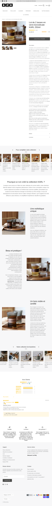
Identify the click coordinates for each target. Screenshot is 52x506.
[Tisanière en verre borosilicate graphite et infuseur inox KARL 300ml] (7, 158)
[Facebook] (2, 1)
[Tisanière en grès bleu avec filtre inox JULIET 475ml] (14, 356)
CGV (4, 453)
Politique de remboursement (9, 459)
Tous (26, 348)
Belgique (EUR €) (7, 494)
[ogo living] (7, 5)
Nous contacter (30, 469)
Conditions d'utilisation (7, 457)
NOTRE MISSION (45, 10)
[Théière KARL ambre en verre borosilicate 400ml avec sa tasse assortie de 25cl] (45, 158)
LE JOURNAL (26, 14)
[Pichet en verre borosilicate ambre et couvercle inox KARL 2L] (26, 158)
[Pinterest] (6, 1)
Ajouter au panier (39, 38)
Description (31, 45)
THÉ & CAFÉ (13, 10)
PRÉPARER (28, 10)
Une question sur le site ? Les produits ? (36, 477)
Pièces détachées (6, 450)
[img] (6, 400)
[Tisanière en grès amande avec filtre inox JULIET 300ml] (38, 356)
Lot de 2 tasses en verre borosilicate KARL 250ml (14, 19)
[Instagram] (4, 1)
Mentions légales (6, 455)
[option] (14, 33)
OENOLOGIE (36, 10)
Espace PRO (5, 461)
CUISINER (20, 10)
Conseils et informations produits (34, 475)
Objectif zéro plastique (7, 451)
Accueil (3, 19)
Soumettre (7, 480)
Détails (30, 133)
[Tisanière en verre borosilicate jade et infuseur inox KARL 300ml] (16, 158)
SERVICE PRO (30, 479)
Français (5, 498)
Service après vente (31, 471)
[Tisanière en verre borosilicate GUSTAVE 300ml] (26, 356)
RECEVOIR (5, 10)
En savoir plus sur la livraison (33, 473)
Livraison (31, 137)
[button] (32, 30)
